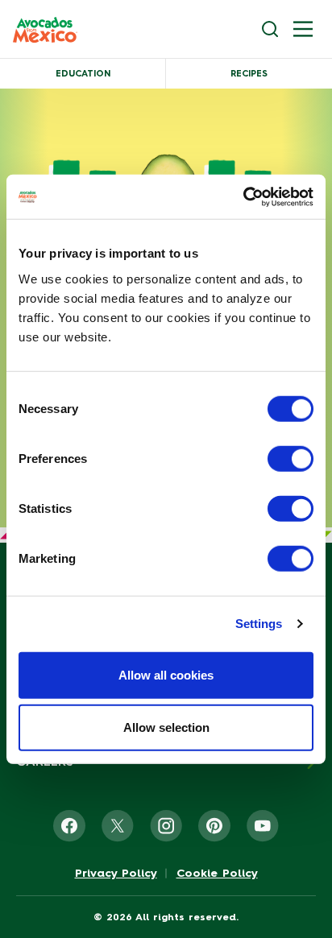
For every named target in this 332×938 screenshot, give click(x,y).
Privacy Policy (116, 873)
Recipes (249, 73)
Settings (259, 623)
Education (83, 73)
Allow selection (166, 727)
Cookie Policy (217, 873)
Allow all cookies (166, 674)
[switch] (290, 458)
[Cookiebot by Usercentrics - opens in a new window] (242, 196)
